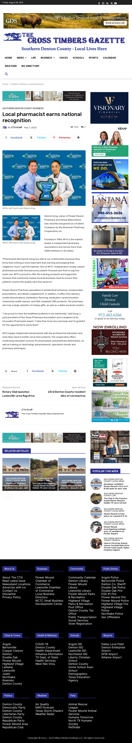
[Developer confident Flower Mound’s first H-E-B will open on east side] (16, 474)
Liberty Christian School (79, 659)
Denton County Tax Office (81, 612)
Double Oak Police (113, 587)
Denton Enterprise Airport (113, 649)
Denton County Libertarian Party (13, 712)
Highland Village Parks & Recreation (80, 602)
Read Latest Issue (13, 580)
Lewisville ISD (77, 650)
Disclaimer (9, 594)
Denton (7, 654)
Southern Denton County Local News (15, 479)
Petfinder (74, 727)
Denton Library (78, 580)
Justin (6, 673)
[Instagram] (103, 2)
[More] (78, 137)
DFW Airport (109, 654)
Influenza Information (49, 654)
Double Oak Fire (111, 590)
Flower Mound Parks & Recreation (81, 595)
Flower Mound (11, 660)
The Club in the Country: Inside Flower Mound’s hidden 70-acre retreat (44, 485)
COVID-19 (41, 644)
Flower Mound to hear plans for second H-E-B (71, 487)
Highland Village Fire (114, 604)
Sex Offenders (110, 617)
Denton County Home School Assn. (81, 665)
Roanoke (8, 680)
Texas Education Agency (79, 678)
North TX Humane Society (80, 722)
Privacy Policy (11, 597)
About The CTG (12, 577)
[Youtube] (115, 2)
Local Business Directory (44, 595)
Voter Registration (80, 623)
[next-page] (10, 496)
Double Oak (10, 657)
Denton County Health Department (47, 649)
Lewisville (8, 670)
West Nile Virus (45, 664)
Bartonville (9, 647)
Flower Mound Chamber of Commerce (44, 581)
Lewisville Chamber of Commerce (48, 589)
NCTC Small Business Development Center (49, 602)
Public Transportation (82, 617)
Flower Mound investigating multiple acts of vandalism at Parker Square (114, 530)
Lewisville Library (79, 590)
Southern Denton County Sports (113, 539)
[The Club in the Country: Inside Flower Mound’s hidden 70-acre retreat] (44, 474)
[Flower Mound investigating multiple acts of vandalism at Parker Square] (96, 527)
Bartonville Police (112, 580)
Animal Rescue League (77, 705)
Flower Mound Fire (113, 597)
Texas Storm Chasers (49, 710)
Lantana (7, 667)
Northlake (8, 677)
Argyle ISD (75, 644)
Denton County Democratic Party (13, 705)
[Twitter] (111, 2)
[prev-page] (4, 496)
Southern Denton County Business (27, 84)
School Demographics (77, 672)
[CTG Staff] (5, 127)
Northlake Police (112, 613)
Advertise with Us (14, 587)
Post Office (75, 607)
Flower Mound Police (115, 600)
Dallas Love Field (112, 644)
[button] (6, 74)
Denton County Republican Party (13, 719)
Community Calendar (82, 577)
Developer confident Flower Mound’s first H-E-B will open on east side (16, 485)
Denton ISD (75, 647)
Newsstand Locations (16, 584)
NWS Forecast (44, 707)
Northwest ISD (77, 654)
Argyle (6, 644)
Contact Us (9, 590)
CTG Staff (16, 127)
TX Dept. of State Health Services (46, 659)
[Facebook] (99, 2)
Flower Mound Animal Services (82, 712)
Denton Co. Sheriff (113, 584)
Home (5, 84)
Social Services (78, 620)
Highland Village (13, 664)
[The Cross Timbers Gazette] (66, 41)
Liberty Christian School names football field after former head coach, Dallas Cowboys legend (116, 546)
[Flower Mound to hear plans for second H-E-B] (72, 474)
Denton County (12, 683)
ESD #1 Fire (108, 594)
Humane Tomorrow (80, 717)
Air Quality (42, 704)
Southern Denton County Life (43, 479)
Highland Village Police (112, 608)
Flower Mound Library (77, 585)
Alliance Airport (111, 657)
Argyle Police (110, 577)
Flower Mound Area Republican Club (15, 725)
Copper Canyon (12, 650)
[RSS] (107, 2)
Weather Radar (44, 714)
